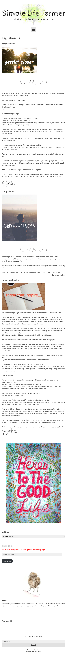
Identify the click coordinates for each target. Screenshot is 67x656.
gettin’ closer (8, 43)
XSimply (32, 651)
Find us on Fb (7, 621)
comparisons (8, 191)
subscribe (7, 561)
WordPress (37, 650)
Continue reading (58, 275)
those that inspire (10, 280)
